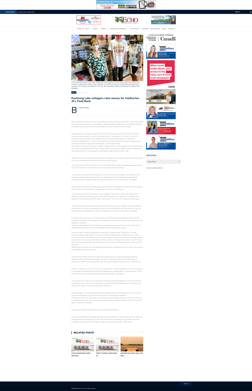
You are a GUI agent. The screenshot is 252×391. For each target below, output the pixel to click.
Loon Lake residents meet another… (81, 354)
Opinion (103, 29)
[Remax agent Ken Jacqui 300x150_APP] (161, 96)
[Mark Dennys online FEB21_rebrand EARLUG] (163, 20)
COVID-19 (80, 29)
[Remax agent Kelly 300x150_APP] (161, 142)
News (87, 29)
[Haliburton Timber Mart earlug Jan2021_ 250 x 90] (88, 20)
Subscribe (145, 29)
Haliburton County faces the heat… (132, 354)
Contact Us (171, 29)
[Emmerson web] (126, 4)
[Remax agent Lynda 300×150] (161, 112)
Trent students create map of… (106, 354)
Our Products (134, 29)
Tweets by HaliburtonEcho (154, 168)
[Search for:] (241, 12)
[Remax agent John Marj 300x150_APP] (161, 127)
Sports (95, 29)
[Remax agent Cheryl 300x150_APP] (161, 51)
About (164, 29)
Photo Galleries (155, 29)
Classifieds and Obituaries (118, 29)
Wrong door (21, 12)
